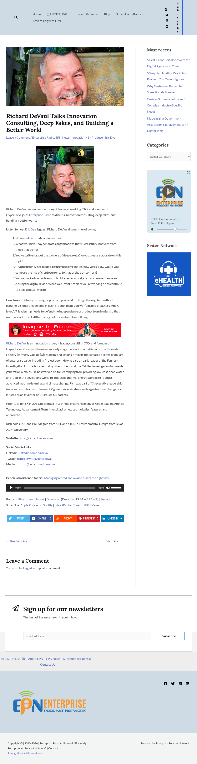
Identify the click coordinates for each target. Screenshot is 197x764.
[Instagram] (166, 20)
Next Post (114, 541)
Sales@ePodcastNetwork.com (25, 753)
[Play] (11, 488)
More (95, 505)
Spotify (48, 505)
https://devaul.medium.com (37, 464)
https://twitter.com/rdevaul (35, 458)
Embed (105, 499)
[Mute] (108, 488)
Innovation (78, 137)
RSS (86, 505)
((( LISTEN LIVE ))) (13, 658)
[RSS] (166, 26)
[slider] (116, 487)
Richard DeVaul (16, 343)
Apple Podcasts (30, 505)
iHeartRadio (63, 505)
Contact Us (47, 664)
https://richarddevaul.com (35, 438)
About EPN (35, 658)
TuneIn (77, 505)
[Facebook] (165, 9)
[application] (65, 488)
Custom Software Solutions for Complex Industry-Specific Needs (167, 105)
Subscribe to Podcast (77, 658)
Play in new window (31, 499)
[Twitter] (166, 15)
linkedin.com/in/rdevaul (34, 453)
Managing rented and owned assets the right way (76, 478)
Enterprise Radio (43, 137)
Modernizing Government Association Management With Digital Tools (167, 124)
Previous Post (18, 541)
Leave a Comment (18, 137)
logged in (29, 568)
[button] (16, 17)
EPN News (62, 137)
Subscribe (169, 636)
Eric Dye (30, 229)
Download (53, 499)
